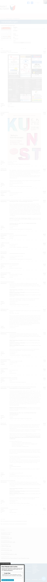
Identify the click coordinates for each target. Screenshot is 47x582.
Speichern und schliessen (7, 580)
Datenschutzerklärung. (8, 570)
